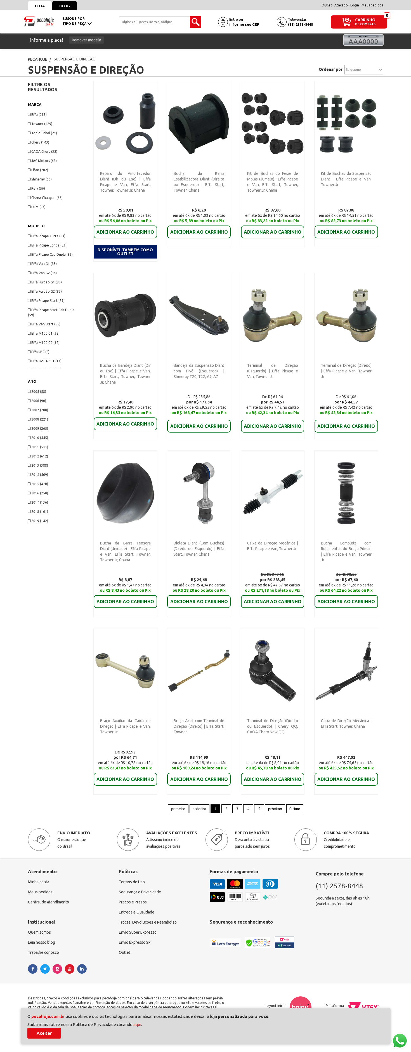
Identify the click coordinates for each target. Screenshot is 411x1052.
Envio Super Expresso (138, 932)
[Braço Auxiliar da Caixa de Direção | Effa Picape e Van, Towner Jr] (125, 670)
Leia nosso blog (41, 942)
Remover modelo (86, 40)
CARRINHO (365, 20)
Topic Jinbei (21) (44, 133)
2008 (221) (39, 419)
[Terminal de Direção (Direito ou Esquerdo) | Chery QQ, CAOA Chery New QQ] (272, 670)
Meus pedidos (372, 5)
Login (354, 5)
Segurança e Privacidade (140, 892)
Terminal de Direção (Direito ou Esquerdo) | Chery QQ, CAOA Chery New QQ (272, 726)
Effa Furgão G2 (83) (46, 291)
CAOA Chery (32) (44, 151)
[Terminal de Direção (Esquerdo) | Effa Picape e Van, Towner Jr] (272, 315)
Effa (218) (39, 114)
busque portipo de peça (75, 21)
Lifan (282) (39, 170)
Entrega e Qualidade (136, 912)
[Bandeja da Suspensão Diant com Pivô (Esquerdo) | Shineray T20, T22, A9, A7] (199, 315)
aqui (137, 1024)
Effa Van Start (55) (45, 324)
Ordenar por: (331, 69)
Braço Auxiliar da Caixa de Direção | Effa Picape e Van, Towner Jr (125, 726)
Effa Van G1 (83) (44, 264)
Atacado (341, 5)
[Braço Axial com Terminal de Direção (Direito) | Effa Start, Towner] (199, 670)
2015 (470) (39, 484)
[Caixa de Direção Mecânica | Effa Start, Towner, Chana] (346, 670)
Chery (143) (40, 142)
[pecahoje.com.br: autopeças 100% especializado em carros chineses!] (39, 21)
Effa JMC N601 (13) (46, 361)
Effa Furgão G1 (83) (46, 282)
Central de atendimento (48, 902)
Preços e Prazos (133, 902)
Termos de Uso (132, 882)
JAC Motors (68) (44, 161)
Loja (40, 6)
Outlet (327, 5)
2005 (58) (38, 391)
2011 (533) (39, 447)
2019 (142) (39, 521)
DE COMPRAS (365, 24)
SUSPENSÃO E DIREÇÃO (75, 59)
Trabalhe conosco (43, 952)
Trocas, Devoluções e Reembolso (148, 922)
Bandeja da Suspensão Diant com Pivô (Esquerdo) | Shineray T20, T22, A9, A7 (199, 371)
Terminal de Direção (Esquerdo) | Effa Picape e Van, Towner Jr (272, 371)
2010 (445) (39, 438)
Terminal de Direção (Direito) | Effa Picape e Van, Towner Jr (346, 371)
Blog (64, 6)
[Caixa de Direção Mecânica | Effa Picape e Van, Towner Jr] (272, 492)
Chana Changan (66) (47, 197)
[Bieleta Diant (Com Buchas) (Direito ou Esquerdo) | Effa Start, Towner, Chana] (199, 492)
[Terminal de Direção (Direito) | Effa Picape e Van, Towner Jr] (346, 315)
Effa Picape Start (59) (48, 300)
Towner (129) (41, 124)
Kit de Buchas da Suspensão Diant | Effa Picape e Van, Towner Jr (346, 179)
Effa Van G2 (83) (44, 273)
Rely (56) (38, 188)
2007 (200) (39, 410)
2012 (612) (39, 456)
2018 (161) (39, 511)
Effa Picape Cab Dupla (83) (52, 254)
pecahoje (37, 59)
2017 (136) (39, 502)
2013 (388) (39, 465)
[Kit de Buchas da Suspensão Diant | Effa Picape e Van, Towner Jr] (346, 123)
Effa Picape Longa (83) (49, 245)
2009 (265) (39, 428)
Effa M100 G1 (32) (45, 333)
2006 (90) (38, 401)
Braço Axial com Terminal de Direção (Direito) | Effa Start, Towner (199, 726)
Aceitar (44, 1033)
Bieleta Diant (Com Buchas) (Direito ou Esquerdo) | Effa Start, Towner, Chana (199, 548)
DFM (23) (38, 207)
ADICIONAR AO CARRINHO (125, 231)
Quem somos (39, 932)
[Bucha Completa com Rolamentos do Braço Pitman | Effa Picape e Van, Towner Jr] (346, 492)
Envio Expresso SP (135, 942)
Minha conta (38, 882)
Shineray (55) (41, 179)
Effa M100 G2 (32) (45, 342)
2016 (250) (39, 493)
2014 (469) (39, 474)
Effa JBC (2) (40, 352)
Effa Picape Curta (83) (48, 236)
